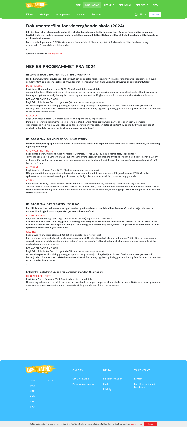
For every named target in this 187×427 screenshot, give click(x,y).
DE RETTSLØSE (34, 85)
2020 (33, 385)
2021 (32, 391)
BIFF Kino (108, 5)
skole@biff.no (55, 53)
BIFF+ (156, 5)
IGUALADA (32, 115)
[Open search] (136, 14)
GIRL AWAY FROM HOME (39, 150)
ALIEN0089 (32, 167)
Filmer (29, 14)
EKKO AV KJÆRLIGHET (38, 276)
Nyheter (81, 14)
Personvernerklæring (83, 384)
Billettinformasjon (112, 378)
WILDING (31, 231)
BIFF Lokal (125, 5)
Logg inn (155, 14)
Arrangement (63, 14)
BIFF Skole (142, 5)
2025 (50, 380)
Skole (106, 384)
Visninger (45, 14)
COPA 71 (30, 180)
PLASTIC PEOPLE (35, 215)
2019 (32, 380)
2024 (32, 406)
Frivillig (107, 389)
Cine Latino (92, 5)
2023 (32, 401)
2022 (32, 396)
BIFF (78, 5)
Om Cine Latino (80, 378)
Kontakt (138, 378)
